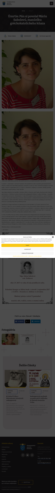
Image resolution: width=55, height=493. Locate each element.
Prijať (27, 245)
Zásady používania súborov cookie (20, 255)
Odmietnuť (27, 249)
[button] (53, 237)
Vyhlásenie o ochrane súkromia (34, 255)
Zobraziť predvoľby (27, 253)
